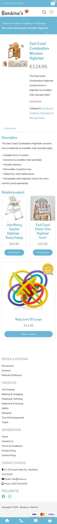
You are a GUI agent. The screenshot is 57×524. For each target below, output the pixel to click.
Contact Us (7, 441)
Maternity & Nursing (12, 403)
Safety (5, 408)
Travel (5, 422)
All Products (8, 389)
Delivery (6, 370)
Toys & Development (13, 417)
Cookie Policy (9, 455)
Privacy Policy (9, 451)
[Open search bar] (44, 12)
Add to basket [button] (28, 334)
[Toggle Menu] (51, 11)
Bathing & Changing (12, 394)
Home (5, 23)
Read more (14, 252)
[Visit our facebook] (5, 497)
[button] (22, 46)
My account (8, 366)
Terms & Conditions (12, 446)
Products (16, 23)
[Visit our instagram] (11, 497)
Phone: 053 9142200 (15, 484)
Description (10, 128)
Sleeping (6, 413)
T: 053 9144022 (13, 3)
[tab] (10, 128)
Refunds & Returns (12, 375)
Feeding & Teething (34, 23)
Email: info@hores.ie (15, 479)
